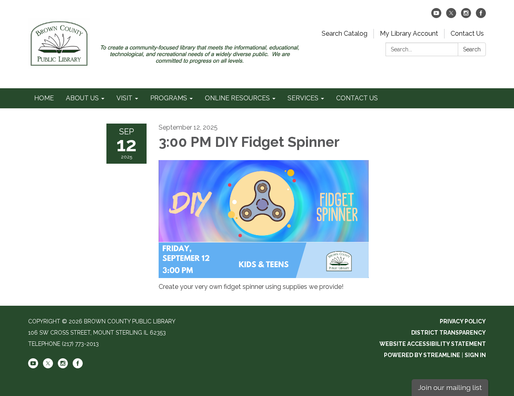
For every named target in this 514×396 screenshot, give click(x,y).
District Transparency (448, 332)
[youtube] (436, 16)
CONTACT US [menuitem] (357, 98)
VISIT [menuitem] (124, 98)
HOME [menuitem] (44, 98)
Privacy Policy (463, 321)
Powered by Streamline (422, 355)
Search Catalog (344, 33)
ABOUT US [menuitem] (82, 98)
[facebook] (481, 16)
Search (472, 49)
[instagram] (466, 16)
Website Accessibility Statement (432, 344)
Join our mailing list (450, 387)
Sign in (475, 355)
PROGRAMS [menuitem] (168, 98)
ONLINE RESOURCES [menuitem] (237, 98)
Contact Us (467, 33)
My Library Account (409, 33)
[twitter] (451, 16)
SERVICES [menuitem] (303, 98)
